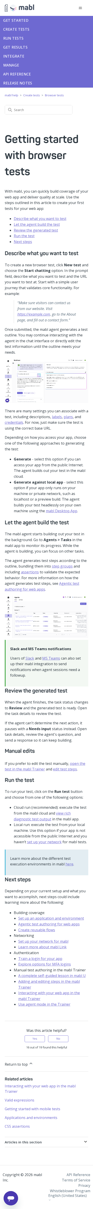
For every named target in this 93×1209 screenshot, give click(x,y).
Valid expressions (19, 1100)
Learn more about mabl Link (42, 946)
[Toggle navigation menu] (80, 8)
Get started (15, 20)
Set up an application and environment (51, 918)
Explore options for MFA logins (44, 964)
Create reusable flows (36, 929)
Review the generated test (36, 230)
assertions (30, 572)
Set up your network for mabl (43, 941)
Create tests (16, 29)
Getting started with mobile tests (32, 1108)
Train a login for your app (40, 958)
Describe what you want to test (40, 218)
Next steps (23, 241)
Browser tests (54, 95)
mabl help (11, 95)
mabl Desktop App (61, 510)
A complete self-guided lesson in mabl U (52, 975)
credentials (14, 422)
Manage (11, 65)
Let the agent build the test (37, 224)
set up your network (44, 841)
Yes (35, 1039)
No (58, 1039)
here (69, 864)
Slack (30, 658)
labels (57, 416)
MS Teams (51, 658)
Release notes (17, 83)
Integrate (13, 56)
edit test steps (65, 769)
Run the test (24, 235)
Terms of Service (76, 1180)
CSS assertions (17, 1126)
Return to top (17, 1064)
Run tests (13, 38)
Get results (15, 47)
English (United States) (67, 1196)
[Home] (19, 8)
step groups (62, 566)
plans (68, 416)
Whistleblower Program (70, 1190)
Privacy (84, 1185)
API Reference (17, 74)
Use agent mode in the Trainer (44, 1004)
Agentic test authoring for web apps (49, 924)
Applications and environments (31, 1117)
